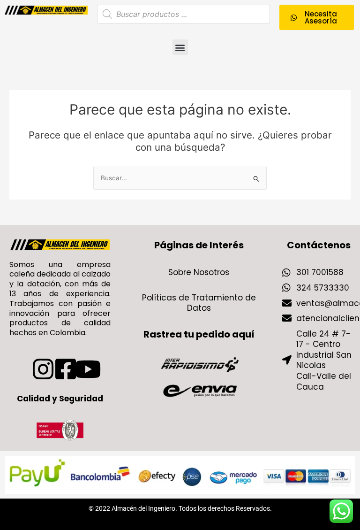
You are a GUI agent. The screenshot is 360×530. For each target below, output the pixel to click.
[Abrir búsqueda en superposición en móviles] (183, 14)
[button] (180, 47)
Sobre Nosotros (198, 272)
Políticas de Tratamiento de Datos (199, 303)
